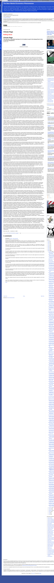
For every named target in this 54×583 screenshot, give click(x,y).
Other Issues (49, 540)
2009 (49, 250)
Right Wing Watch (50, 545)
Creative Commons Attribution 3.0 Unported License (16, 26)
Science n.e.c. (50, 547)
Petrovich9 (33, 573)
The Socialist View (50, 553)
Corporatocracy (50, 529)
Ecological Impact (50, 531)
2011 (48, 247)
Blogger (40, 573)
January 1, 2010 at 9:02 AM (14, 238)
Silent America (50, 548)
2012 (49, 246)
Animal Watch (50, 523)
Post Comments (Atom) (10, 297)
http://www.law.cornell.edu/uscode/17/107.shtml (13, 21)
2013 (49, 245)
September (50, 510)
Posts (49, 196)
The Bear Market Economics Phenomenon (18, 3)
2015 (49, 242)
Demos (49, 88)
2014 (49, 243)
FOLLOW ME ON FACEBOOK (6, 17)
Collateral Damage (50, 528)
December (50, 251)
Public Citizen (50, 99)
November (50, 507)
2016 (49, 241)
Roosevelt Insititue (50, 100)
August (50, 511)
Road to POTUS (50, 546)
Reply (6, 282)
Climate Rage (51, 260)
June (49, 514)
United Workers (50, 556)
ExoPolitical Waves (50, 532)
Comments (49, 197)
